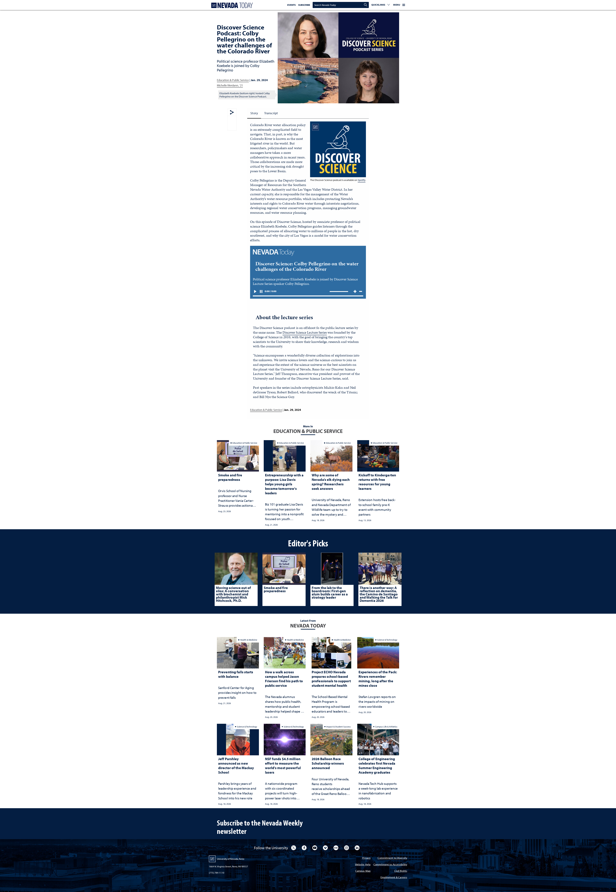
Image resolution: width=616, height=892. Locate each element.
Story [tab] (254, 113)
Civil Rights (400, 871)
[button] (380, 5)
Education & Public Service (233, 80)
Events (291, 4)
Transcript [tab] (271, 113)
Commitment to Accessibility (390, 864)
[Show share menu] (231, 112)
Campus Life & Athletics (386, 726)
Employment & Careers (394, 877)
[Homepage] (231, 5)
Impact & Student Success (338, 726)
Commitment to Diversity (392, 858)
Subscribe (304, 4)
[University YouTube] (314, 847)
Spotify (361, 180)
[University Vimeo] (325, 847)
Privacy (366, 858)
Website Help (363, 864)
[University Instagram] (346, 847)
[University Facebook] (304, 847)
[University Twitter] (293, 847)
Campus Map (363, 871)
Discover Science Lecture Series (304, 332)
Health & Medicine (248, 639)
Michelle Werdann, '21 (230, 85)
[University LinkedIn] (357, 847)
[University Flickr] (336, 847)
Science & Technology (387, 639)
